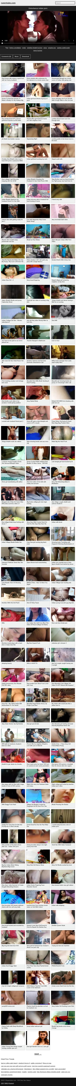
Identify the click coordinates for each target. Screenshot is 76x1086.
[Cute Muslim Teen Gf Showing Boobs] (13, 574)
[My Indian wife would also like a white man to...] (63, 695)
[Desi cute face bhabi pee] (63, 614)
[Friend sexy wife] (63, 191)
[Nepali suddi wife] (63, 151)
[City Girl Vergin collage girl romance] (13, 978)
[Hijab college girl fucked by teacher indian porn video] (63, 776)
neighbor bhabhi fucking (34, 48)
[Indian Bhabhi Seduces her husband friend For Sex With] (13, 191)
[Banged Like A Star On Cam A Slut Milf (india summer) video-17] (13, 493)
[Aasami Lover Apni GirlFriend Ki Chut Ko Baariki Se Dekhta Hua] (38, 917)
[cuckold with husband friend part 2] (13, 413)
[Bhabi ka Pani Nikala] (38, 231)
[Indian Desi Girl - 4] (13, 272)
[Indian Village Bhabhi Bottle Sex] (13, 534)
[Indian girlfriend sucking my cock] (38, 151)
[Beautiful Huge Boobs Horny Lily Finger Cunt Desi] (38, 695)
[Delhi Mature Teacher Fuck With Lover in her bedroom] (38, 978)
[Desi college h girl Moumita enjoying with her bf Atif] (13, 171)
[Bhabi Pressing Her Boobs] (63, 796)
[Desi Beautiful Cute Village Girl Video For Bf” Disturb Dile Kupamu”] (63, 675)
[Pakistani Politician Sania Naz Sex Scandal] (13, 554)
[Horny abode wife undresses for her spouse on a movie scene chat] (38, 70)
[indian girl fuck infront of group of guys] (38, 90)
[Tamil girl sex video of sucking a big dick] (38, 292)
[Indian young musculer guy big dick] (63, 594)
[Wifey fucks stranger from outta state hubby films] (63, 352)
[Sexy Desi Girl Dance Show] (38, 856)
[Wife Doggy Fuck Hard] (13, 796)
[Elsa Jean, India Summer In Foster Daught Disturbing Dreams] (13, 877)
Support (11, 1083)
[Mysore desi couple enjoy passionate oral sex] (13, 231)
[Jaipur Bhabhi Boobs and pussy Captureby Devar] (13, 292)
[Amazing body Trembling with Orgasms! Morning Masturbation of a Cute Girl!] (63, 534)
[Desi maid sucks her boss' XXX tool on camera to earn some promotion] (38, 756)
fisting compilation (15, 48)
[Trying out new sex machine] (63, 937)
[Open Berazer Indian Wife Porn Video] (63, 231)
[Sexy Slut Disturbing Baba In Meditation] (63, 473)
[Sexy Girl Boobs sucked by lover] (63, 856)
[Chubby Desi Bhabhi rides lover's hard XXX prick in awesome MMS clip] (13, 151)
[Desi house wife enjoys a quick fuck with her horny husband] (13, 70)
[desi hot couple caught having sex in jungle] (63, 655)
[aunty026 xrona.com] (13, 998)
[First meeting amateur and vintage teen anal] (13, 372)
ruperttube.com (8, 3)
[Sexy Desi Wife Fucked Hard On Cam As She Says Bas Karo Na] (38, 514)
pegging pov (52, 48)
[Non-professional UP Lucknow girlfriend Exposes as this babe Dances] (13, 110)
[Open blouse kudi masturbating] (38, 554)
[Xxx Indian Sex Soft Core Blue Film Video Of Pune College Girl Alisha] (38, 614)
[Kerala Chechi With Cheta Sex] (63, 251)
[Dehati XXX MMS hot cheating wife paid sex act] (63, 393)
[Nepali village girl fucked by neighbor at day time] (63, 272)
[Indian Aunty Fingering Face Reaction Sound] (38, 877)
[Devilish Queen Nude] (63, 917)
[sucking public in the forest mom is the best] (63, 130)
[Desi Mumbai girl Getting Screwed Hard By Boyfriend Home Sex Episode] (63, 715)
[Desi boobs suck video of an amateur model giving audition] (13, 393)
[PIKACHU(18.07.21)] (63, 957)
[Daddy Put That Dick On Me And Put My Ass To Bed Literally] (13, 816)
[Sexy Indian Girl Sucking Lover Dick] (63, 998)
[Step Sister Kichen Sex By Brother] (13, 715)
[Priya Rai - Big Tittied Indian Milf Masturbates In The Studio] (13, 695)
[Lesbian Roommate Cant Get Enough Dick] (63, 110)
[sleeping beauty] (13, 655)
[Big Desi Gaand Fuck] (38, 635)
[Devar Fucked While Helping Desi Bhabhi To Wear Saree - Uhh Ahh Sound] (38, 453)
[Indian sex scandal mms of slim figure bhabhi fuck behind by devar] (63, 554)
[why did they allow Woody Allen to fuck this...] (38, 312)
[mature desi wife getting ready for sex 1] (13, 211)
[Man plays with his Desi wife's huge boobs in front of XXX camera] (13, 776)
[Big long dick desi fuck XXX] (13, 937)
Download (25, 56)
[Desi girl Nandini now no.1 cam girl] (38, 1038)
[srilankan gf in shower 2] (63, 635)
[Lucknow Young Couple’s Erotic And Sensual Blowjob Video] (13, 453)
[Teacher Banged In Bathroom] (38, 332)
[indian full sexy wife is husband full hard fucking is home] (38, 191)
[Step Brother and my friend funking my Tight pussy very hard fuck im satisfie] (63, 171)
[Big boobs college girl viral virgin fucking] (38, 493)
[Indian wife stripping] (63, 897)
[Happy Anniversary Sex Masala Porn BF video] (13, 675)
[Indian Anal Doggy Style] (13, 957)
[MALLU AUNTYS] (38, 655)
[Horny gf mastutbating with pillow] (13, 473)
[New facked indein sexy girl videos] (63, 877)
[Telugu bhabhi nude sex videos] (13, 433)
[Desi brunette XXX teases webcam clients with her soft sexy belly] (13, 897)
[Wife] (13, 614)
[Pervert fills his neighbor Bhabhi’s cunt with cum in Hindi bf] (38, 736)
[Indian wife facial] (63, 514)
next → (38, 1054)
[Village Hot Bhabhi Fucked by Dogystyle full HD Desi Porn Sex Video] (38, 796)
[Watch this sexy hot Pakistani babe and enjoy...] (38, 776)
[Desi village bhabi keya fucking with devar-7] (13, 514)
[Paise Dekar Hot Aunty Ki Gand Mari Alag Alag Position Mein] (63, 413)
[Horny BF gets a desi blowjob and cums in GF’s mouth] (38, 413)
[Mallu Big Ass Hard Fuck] (63, 433)
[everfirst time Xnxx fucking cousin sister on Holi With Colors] (38, 897)
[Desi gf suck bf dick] (38, 715)
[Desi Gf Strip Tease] (38, 594)
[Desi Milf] (63, 312)
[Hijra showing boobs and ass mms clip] (38, 433)
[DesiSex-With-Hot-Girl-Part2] (13, 594)
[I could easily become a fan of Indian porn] (63, 816)
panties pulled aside (63, 48)
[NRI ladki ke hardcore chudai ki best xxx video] (13, 736)
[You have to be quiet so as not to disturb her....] (13, 332)
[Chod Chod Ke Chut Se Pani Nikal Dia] (38, 816)
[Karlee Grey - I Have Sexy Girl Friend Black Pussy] (63, 736)
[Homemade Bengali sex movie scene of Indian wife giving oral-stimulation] (63, 70)
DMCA (7, 1083)
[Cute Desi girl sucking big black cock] (38, 534)
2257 (2, 1083)
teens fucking (37, 50)
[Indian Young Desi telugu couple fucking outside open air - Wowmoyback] (13, 1038)
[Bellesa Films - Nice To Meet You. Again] (38, 574)
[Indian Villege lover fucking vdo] (63, 574)
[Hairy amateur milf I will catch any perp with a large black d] (38, 251)
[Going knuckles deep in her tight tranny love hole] (38, 836)
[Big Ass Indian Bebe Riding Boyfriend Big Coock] (13, 856)
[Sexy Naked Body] (38, 393)
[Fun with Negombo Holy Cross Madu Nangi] (38, 211)
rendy (24, 48)
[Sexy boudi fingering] (38, 272)
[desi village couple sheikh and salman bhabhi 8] (63, 493)
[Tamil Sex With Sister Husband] (63, 836)
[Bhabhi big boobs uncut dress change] (63, 1018)
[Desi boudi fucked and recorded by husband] (13, 917)
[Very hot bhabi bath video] (63, 211)
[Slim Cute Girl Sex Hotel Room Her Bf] (13, 352)
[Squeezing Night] (38, 130)
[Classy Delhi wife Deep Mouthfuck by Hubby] (13, 1018)
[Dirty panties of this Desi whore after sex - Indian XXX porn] (13, 836)
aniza (45, 48)
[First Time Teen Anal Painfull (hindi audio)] (38, 957)
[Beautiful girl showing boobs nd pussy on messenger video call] (63, 372)
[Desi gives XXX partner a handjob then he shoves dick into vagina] (63, 756)
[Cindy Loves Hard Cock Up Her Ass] (63, 978)
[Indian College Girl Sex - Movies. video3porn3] (13, 312)
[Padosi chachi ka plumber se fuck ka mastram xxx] (38, 998)
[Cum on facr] (63, 332)
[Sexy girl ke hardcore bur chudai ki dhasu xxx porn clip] (38, 937)
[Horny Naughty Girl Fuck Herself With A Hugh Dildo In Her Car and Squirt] (63, 90)
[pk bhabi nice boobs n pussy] (13, 130)
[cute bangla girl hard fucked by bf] (63, 453)
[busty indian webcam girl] (38, 1018)
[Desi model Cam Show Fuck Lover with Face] (38, 675)
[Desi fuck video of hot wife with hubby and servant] (38, 473)
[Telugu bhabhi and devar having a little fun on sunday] (63, 292)
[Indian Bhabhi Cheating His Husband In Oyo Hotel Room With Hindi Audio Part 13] (38, 171)
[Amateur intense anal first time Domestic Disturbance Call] (38, 352)
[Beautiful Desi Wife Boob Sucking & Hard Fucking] (38, 372)
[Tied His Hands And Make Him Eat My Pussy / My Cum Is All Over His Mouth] (13, 251)
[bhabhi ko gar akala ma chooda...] (13, 756)
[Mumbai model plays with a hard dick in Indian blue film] (13, 635)
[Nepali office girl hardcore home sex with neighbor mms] (38, 110)
